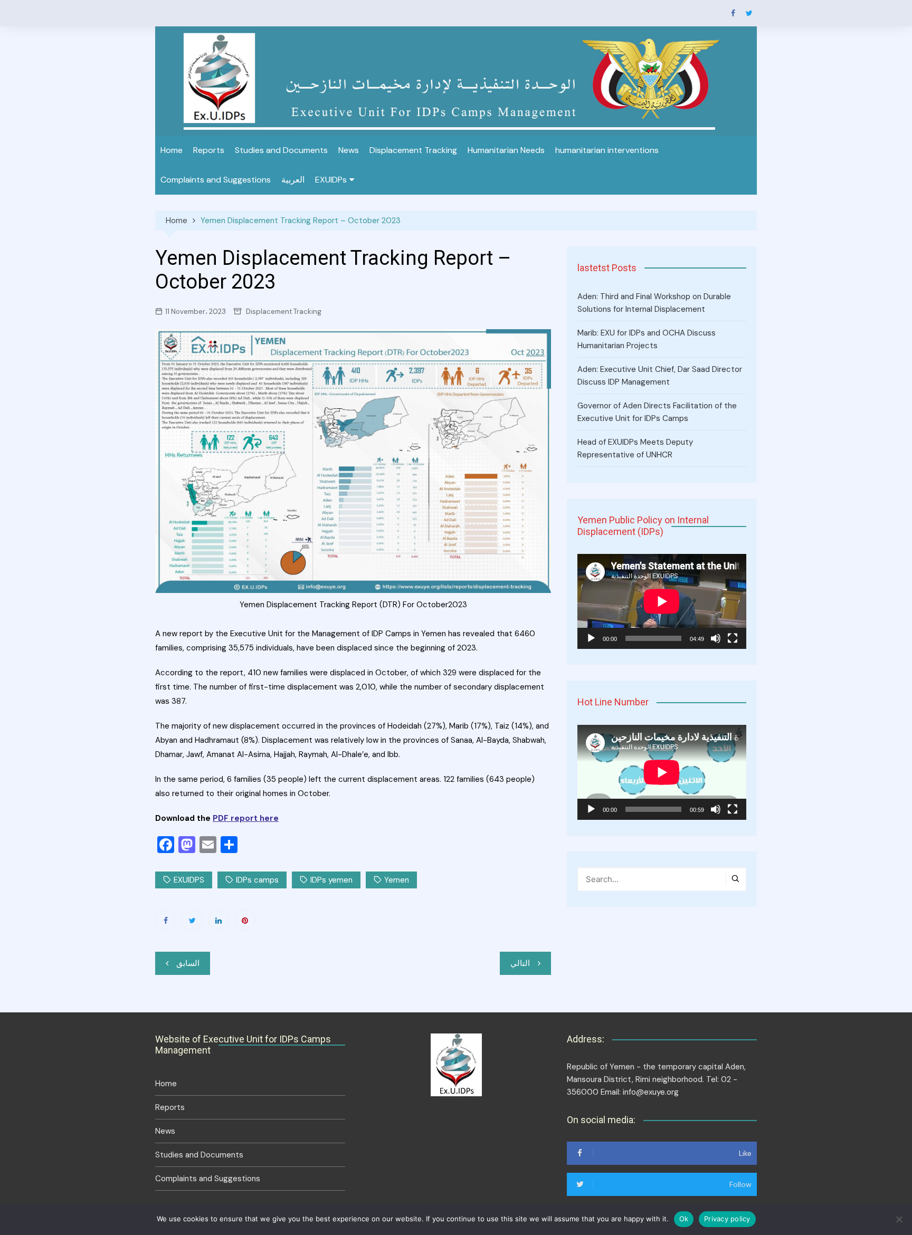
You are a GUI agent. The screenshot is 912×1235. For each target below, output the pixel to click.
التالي (520, 963)
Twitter (749, 13)
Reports (208, 150)
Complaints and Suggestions (215, 179)
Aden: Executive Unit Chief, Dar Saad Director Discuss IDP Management (659, 375)
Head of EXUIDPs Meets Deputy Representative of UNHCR (635, 448)
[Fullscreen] (732, 638)
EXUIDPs (331, 179)
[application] (661, 601)
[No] (899, 1219)
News (348, 150)
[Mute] (715, 638)
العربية (293, 179)
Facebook (733, 13)
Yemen (396, 880)
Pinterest (244, 920)
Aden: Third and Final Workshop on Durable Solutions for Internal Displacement (654, 302)
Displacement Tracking (413, 150)
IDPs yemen (331, 880)
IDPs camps (257, 880)
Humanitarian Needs (506, 150)
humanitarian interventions (607, 150)
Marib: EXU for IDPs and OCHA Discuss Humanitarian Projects (646, 339)
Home (171, 150)
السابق (188, 963)
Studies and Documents (281, 150)
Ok (684, 1218)
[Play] (591, 638)
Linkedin (218, 920)
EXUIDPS (189, 880)
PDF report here (246, 818)
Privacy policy (727, 1218)
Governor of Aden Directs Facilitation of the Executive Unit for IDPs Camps (657, 412)
